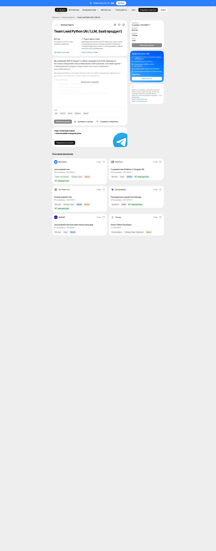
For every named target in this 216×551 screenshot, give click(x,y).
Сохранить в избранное (109, 122)
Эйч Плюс (121, 3)
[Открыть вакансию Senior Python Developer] (136, 224)
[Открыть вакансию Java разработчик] (79, 171)
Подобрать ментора (148, 10)
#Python (78, 113)
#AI (56, 113)
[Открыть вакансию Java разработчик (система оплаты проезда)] (79, 224)
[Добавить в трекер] (115, 25)
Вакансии (55, 17)
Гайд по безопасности (139, 101)
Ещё (133, 10)
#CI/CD (62, 113)
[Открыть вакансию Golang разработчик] (79, 199)
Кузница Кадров (68, 17)
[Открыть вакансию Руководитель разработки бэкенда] (136, 197)
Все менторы (74, 10)
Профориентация (89, 10)
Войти (163, 10)
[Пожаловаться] (124, 25)
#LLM (70, 113)
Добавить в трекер (85, 122)
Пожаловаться (142, 99)
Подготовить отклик (89, 52)
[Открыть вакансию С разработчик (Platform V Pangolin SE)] (136, 169)
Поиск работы (121, 10)
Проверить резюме (61, 52)
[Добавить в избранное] (119, 25)
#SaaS (86, 113)
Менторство (106, 10)
